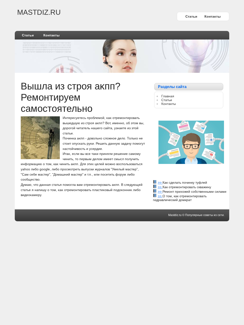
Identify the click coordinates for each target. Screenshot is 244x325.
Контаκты (212, 16)
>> (160, 182)
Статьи (191, 16)
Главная (167, 96)
